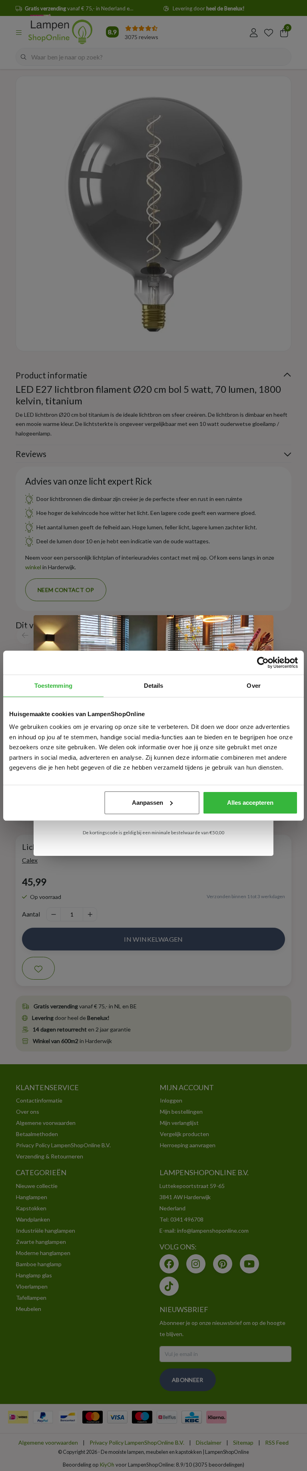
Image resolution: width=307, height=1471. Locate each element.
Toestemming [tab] (53, 685)
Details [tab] (153, 685)
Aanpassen (147, 802)
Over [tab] (253, 685)
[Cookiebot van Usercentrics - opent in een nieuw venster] (263, 663)
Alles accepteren (250, 802)
